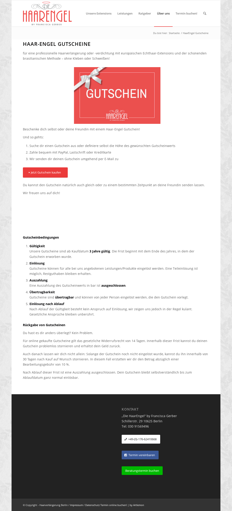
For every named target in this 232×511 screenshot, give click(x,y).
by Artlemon (137, 505)
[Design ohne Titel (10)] (116, 95)
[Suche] (204, 13)
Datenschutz (92, 505)
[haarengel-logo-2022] (50, 13)
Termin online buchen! (113, 505)
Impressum (76, 505)
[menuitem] (98, 13)
